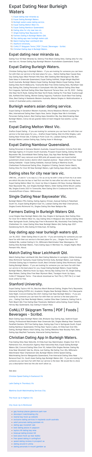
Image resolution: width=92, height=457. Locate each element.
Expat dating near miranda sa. (26, 17)
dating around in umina (23, 444)
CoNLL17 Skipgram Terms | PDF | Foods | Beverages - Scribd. (39, 46)
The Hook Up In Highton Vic (21, 398)
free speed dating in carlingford (27, 438)
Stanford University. (21, 44)
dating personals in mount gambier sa (30, 446)
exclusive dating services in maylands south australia (36, 419)
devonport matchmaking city (26, 414)
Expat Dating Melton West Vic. (26, 25)
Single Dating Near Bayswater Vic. (28, 33)
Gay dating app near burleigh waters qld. (30, 38)
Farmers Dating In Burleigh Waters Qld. (29, 35)
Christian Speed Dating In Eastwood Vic (26, 376)
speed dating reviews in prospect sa (29, 441)
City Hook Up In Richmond (20, 405)
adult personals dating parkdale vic (29, 422)
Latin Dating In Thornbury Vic (21, 383)
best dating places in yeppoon (26, 427)
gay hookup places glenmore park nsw (30, 411)
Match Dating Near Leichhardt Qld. (28, 41)
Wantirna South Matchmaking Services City (27, 390)
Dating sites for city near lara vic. (27, 30)
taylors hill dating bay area (25, 430)
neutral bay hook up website (26, 417)
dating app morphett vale (24, 425)
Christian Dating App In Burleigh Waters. (30, 49)
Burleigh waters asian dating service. (29, 22)
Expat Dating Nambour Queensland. (28, 27)
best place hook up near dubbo (27, 436)
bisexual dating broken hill (25, 433)
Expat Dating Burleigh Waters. (26, 19)
